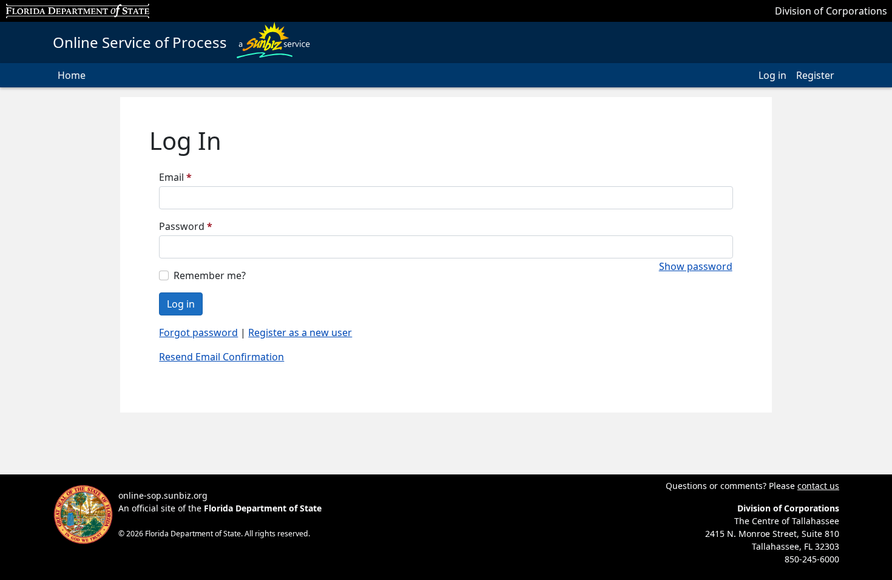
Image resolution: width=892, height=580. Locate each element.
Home (72, 75)
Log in (772, 75)
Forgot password (198, 332)
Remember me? (210, 275)
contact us (818, 485)
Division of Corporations (831, 11)
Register (815, 75)
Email (175, 177)
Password (185, 226)
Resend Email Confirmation (221, 356)
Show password (695, 266)
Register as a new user (300, 332)
